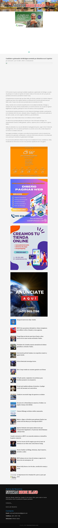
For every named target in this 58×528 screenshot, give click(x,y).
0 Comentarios (29, 60)
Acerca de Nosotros (11, 507)
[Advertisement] (29, 38)
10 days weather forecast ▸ (29, 175)
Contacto (8, 503)
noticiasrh (10, 60)
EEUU (23, 60)
